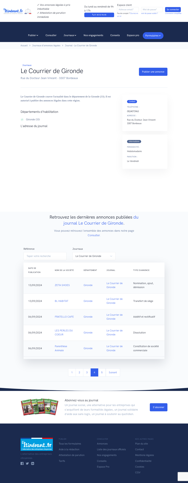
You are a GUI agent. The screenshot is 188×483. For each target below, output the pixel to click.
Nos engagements (93, 35)
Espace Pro (103, 466)
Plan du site (141, 443)
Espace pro (133, 35)
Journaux (69, 35)
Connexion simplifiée (173, 13)
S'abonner (158, 407)
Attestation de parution (71, 455)
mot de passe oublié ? (149, 13)
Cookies (139, 466)
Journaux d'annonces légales (46, 45)
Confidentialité (143, 460)
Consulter (51, 35)
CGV (137, 472)
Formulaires (151, 35)
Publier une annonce (153, 71)
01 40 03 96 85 (100, 15)
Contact (139, 449)
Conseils (115, 35)
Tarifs (62, 460)
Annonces (102, 443)
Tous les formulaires (70, 443)
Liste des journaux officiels (111, 449)
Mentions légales (144, 455)
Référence (29, 248)
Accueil (24, 45)
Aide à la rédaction (69, 449)
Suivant (113, 372)
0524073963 (133, 111)
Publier (32, 35)
